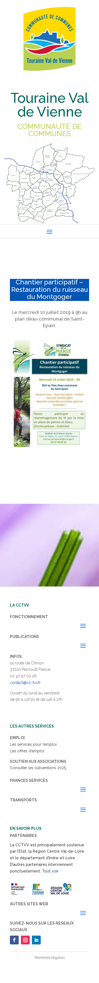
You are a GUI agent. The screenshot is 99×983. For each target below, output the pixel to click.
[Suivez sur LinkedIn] (36, 940)
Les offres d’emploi (27, 751)
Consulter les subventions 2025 (38, 768)
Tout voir (50, 871)
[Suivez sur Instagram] (25, 940)
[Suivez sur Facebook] (14, 940)
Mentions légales (50, 957)
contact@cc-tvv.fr (25, 682)
